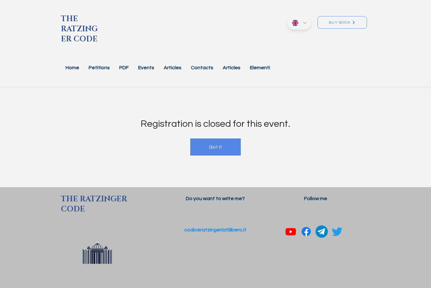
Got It (215, 147)
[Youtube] (291, 231)
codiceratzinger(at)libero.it (215, 229)
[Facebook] (306, 231)
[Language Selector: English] (299, 22)
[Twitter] (337, 231)
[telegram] (322, 231)
